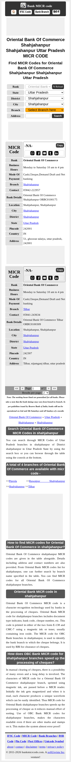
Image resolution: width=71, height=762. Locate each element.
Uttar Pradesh (31, 223)
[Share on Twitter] (50, 153)
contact (19, 746)
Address (15, 115)
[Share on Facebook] (38, 153)
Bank (16, 86)
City (15, 104)
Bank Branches (48, 735)
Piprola (13, 481)
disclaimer (31, 746)
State (16, 92)
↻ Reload (58, 86)
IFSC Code (25, 12)
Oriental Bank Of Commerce (25, 417)
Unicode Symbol (54, 741)
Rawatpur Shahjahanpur (47, 481)
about (10, 746)
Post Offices (35, 741)
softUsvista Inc (56, 752)
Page (28, 388)
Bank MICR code (39, 6)
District (15, 98)
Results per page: (32, 392)
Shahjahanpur (31, 184)
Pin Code (20, 741)
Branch (15, 110)
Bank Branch (42, 12)
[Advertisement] (35, 26)
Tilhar (26, 309)
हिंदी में (56, 12)
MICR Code (29, 735)
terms (42, 746)
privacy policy (56, 746)
